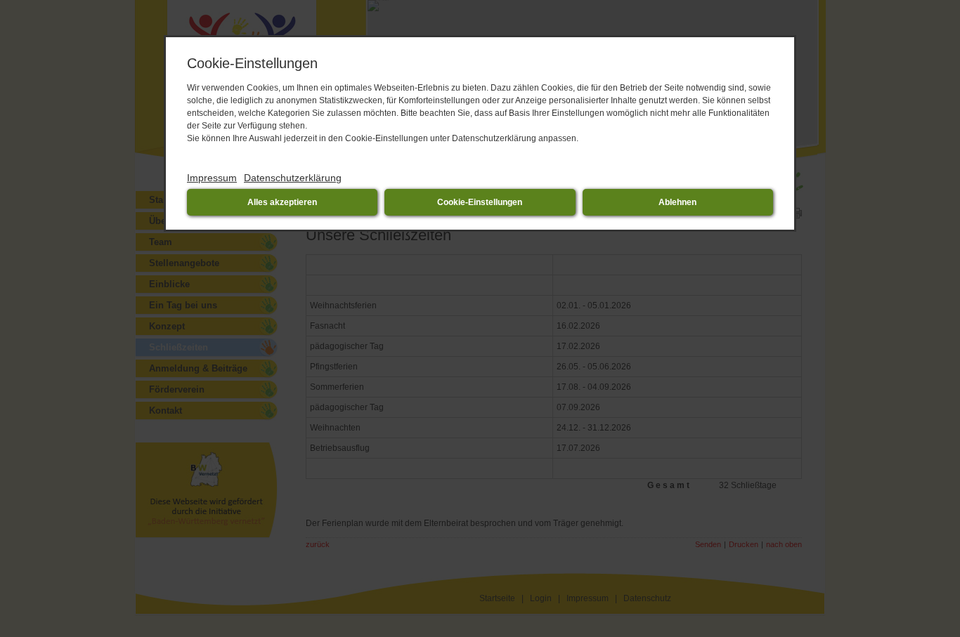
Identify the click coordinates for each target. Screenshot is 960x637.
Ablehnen (677, 202)
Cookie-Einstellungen (479, 202)
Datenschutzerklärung (293, 177)
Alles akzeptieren (282, 202)
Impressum (212, 177)
